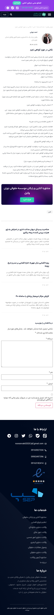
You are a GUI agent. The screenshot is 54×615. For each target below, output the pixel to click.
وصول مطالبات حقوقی (37, 547)
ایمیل (50, 384)
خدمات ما (40, 510)
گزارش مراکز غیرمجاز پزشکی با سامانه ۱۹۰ (32, 296)
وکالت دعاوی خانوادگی (37, 527)
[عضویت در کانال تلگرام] (7, 8)
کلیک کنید (17, 3)
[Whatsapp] (30, 436)
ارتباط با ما (40, 429)
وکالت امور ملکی (40, 532)
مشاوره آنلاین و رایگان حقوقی (34, 517)
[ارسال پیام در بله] (12, 8)
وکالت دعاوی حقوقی (38, 552)
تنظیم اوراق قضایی (38, 522)
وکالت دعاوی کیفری (38, 542)
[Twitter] (23, 436)
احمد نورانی (33, 32)
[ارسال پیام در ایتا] (17, 8)
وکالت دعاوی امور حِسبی (36, 537)
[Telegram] (9, 436)
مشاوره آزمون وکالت (38, 557)
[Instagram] (16, 436)
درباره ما (41, 571)
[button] (27, 8)
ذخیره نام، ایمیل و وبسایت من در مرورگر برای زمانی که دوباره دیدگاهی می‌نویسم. (28, 399)
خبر (49, 212)
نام (51, 373)
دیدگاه (49, 339)
